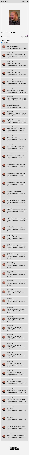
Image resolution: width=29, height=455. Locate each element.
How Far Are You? (12, 264)
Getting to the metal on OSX (14, 81)
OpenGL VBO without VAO (14, 63)
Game (12, 208)
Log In (23, 1)
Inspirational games (12, 300)
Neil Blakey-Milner (12, 48)
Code (12, 45)
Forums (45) (5, 42)
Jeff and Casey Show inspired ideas (17, 209)
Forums (8, 45)
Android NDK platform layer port (16, 164)
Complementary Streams (14, 237)
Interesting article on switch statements (18, 435)
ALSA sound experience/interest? (16, 309)
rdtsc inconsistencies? (13, 46)
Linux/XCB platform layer (14, 191)
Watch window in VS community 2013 (17, 128)
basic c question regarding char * (16, 146)
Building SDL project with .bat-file (16, 54)
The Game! (10, 408)
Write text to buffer (12, 137)
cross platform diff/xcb (13, 105)
